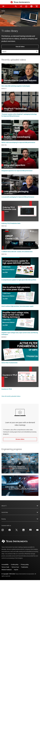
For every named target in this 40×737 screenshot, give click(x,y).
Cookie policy (14, 564)
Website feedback (6, 569)
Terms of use (15, 567)
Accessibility (5, 564)
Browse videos (20, 439)
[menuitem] (15, 6)
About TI (4, 505)
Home (3, 11)
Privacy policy (25, 564)
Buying (3, 519)
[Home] (20, 2)
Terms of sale (5, 567)
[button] (3, 6)
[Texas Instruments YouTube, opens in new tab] (37, 530)
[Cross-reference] (21, 6)
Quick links (4, 512)
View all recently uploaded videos (10, 396)
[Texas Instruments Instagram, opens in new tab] (2, 530)
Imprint (16, 569)
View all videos (20, 46)
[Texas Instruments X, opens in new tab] (16, 530)
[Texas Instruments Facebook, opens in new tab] (9, 530)
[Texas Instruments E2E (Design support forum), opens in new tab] (30, 530)
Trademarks (24, 567)
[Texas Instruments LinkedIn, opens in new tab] (23, 530)
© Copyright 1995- (8, 574)
